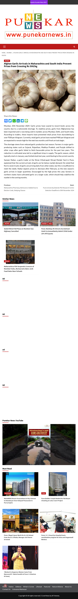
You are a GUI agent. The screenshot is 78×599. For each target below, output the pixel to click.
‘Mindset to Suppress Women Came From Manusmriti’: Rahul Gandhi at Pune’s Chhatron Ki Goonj (20, 574)
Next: (58, 187)
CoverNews (45, 596)
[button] (4, 46)
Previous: (21, 187)
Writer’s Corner (28, 587)
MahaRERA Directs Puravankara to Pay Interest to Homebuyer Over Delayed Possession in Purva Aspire (20, 500)
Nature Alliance (57, 587)
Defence (18, 587)
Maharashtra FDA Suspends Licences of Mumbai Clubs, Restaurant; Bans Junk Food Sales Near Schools (19, 269)
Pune (50, 223)
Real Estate (8, 493)
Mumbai (7, 61)
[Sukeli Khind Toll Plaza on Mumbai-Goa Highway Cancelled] (20, 214)
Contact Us (6, 589)
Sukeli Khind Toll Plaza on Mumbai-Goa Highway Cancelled (19, 230)
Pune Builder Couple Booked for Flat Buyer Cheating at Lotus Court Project (55, 499)
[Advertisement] (39, 296)
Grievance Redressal (19, 589)
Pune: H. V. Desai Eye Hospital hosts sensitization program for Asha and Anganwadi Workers (57, 537)
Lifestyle (39, 587)
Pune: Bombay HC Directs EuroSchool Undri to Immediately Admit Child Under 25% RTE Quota (56, 231)
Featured (47, 587)
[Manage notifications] (5, 585)
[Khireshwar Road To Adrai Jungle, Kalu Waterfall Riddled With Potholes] (39, 444)
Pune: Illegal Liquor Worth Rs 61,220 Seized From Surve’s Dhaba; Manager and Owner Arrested (18, 537)
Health (44, 530)
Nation (11, 587)
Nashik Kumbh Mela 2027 (38, 2)
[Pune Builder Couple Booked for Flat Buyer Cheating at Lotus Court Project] (58, 484)
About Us (68, 587)
